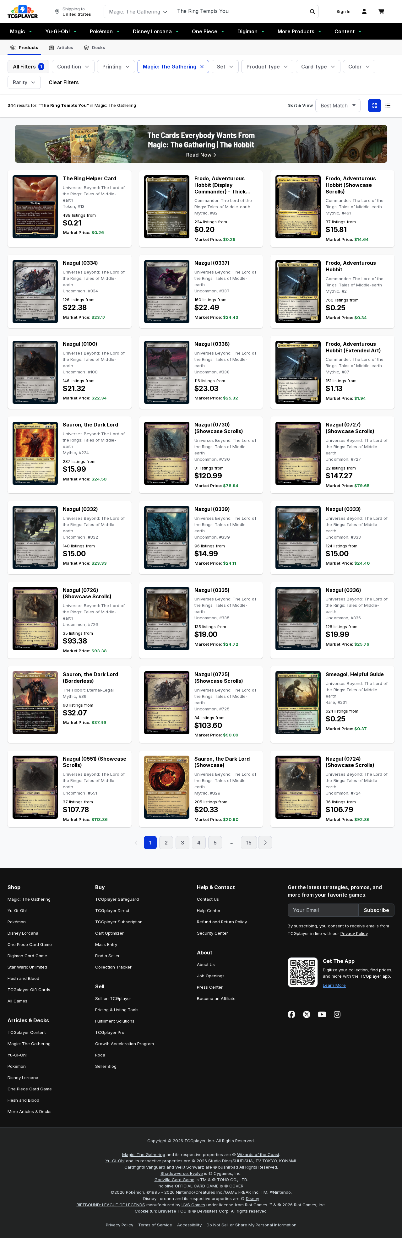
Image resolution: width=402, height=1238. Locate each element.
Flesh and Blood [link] (23, 978)
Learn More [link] (334, 985)
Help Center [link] (208, 910)
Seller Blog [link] (106, 1066)
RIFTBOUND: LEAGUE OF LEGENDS (111, 1204)
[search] (239, 11)
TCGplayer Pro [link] (109, 1032)
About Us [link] (206, 964)
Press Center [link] (210, 987)
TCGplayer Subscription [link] (119, 921)
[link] (23, 11)
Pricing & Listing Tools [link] (117, 1009)
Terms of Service (155, 1224)
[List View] (387, 105)
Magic (17, 31)
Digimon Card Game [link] (27, 955)
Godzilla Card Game (174, 1179)
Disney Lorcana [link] (23, 933)
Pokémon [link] (17, 921)
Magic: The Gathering (143, 1154)
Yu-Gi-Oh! (57, 31)
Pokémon (101, 31)
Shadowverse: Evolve (181, 1173)
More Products (296, 31)
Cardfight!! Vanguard (144, 1167)
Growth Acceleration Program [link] (124, 1043)
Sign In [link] (343, 11)
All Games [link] (17, 1000)
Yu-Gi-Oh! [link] (17, 910)
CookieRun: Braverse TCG (161, 1211)
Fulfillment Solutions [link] (114, 1021)
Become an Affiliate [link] (216, 998)
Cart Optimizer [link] (109, 933)
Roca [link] (100, 1054)
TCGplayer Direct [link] (112, 910)
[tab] (24, 48)
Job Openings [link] (211, 975)
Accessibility (189, 1224)
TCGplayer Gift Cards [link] (29, 989)
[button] (312, 11)
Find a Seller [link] (107, 955)
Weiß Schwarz (189, 1167)
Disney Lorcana (152, 31)
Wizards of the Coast (258, 1154)
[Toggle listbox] (354, 105)
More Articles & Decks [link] (30, 1111)
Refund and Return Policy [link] (222, 921)
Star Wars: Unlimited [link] (27, 966)
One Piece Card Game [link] (30, 944)
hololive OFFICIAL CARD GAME (189, 1185)
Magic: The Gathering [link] (29, 899)
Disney (252, 1198)
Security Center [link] (212, 933)
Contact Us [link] (208, 899)
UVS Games (193, 1204)
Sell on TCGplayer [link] (113, 998)
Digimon (247, 31)
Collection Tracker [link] (113, 966)
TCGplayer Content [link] (27, 1032)
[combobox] (338, 105)
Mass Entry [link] (106, 944)
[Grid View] (374, 105)
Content (344, 31)
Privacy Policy (353, 933)
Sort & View (300, 105)
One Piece (204, 31)
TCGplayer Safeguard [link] (117, 899)
